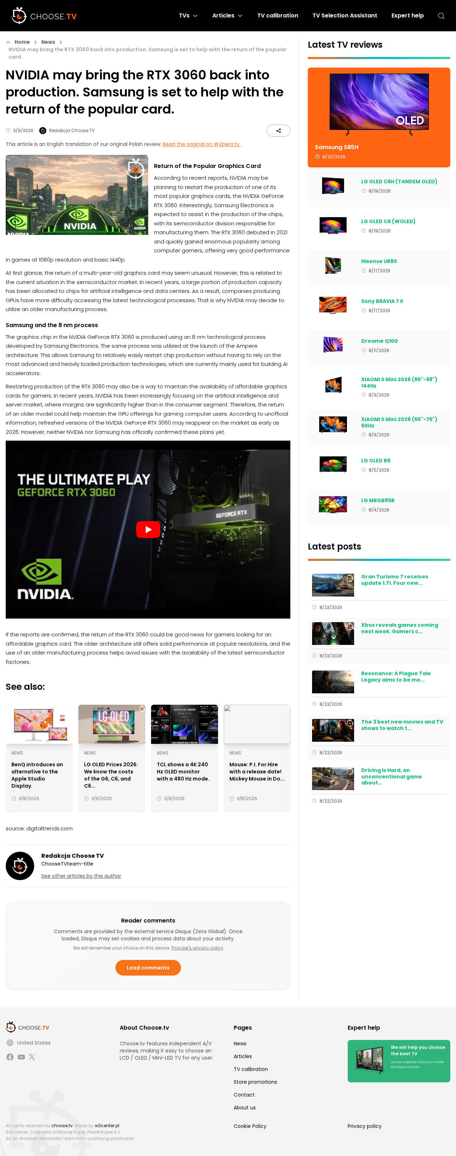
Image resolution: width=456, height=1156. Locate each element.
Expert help (408, 15)
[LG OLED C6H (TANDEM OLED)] (333, 185)
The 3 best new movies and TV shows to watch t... (402, 725)
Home (22, 42)
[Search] (441, 15)
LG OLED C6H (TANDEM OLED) (399, 182)
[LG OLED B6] (333, 464)
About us (245, 1107)
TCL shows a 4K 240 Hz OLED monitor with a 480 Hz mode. (183, 771)
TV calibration (277, 15)
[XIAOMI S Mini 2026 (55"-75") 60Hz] (333, 425)
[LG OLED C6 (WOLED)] (333, 225)
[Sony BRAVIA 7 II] (333, 305)
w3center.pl (107, 1126)
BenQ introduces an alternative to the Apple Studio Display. (37, 775)
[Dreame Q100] (333, 345)
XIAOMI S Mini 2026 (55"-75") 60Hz (399, 422)
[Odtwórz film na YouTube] (148, 530)
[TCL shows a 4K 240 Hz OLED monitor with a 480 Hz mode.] (184, 724)
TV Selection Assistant (344, 15)
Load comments (148, 967)
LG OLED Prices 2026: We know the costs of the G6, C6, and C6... (111, 775)
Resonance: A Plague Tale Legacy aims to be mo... (396, 677)
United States (34, 1042)
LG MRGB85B (378, 501)
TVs (184, 15)
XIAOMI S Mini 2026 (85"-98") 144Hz (399, 383)
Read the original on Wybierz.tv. (201, 144)
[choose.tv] (46, 15)
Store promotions (255, 1082)
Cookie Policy (250, 1126)
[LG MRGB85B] (333, 504)
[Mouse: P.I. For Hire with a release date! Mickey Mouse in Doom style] (257, 724)
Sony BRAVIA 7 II (382, 301)
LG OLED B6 (375, 461)
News (48, 42)
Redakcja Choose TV (72, 130)
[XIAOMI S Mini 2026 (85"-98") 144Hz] (333, 385)
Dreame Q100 (379, 341)
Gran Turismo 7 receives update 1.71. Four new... (394, 580)
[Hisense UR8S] (333, 265)
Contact (244, 1094)
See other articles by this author (81, 875)
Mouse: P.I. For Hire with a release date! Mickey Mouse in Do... (257, 771)
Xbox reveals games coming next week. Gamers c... (399, 628)
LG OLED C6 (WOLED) (388, 222)
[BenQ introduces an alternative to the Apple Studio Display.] (39, 724)
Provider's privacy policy (197, 948)
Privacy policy (365, 1126)
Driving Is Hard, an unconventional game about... (391, 776)
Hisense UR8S (379, 261)
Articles (223, 15)
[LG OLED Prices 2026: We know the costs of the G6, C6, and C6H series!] (111, 724)
